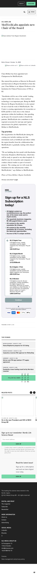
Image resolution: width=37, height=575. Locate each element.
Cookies (4, 556)
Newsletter (5, 509)
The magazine (6, 504)
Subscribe (31, 3)
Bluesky (4, 533)
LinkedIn (4, 530)
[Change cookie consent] (34, 572)
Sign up (18, 444)
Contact (4, 520)
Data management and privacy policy (13, 559)
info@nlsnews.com (7, 548)
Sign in (21, 3)
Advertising (5, 523)
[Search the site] (24, 12)
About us (4, 517)
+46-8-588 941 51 (7, 551)
